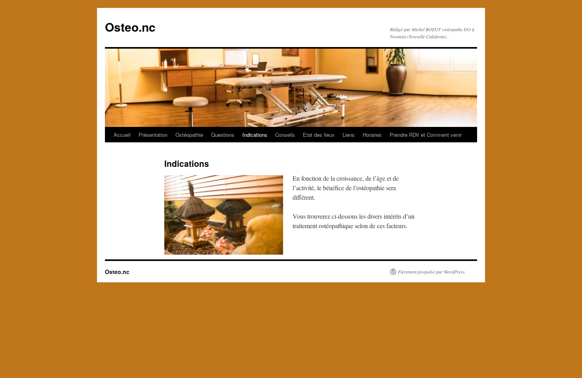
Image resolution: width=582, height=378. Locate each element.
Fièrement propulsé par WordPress (431, 271)
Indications (254, 134)
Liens (348, 134)
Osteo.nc (130, 26)
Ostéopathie (189, 134)
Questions (222, 134)
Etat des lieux (319, 134)
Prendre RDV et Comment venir (426, 134)
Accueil (122, 134)
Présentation (153, 134)
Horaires (372, 134)
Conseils (285, 134)
